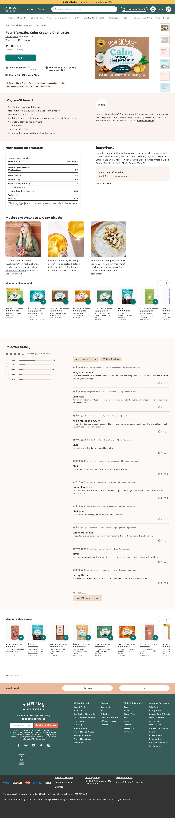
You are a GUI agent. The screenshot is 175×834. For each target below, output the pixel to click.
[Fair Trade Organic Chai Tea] (59, 632)
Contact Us (106, 707)
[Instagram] (26, 745)
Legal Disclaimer (104, 183)
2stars (13, 374)
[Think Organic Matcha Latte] (15, 296)
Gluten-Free (129, 714)
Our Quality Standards (84, 714)
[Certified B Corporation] (22, 759)
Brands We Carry (81, 728)
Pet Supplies (155, 746)
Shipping (105, 714)
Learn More (33, 75)
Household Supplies (158, 742)
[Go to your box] (168, 9)
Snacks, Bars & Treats (94, 18)
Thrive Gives (79, 721)
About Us (78, 710)
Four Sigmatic (11, 36)
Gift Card (153, 707)
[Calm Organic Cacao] (59, 296)
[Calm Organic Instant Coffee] (37, 296)
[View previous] (159, 283)
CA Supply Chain (63, 782)
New (49, 18)
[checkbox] (31, 360)
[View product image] (122, 58)
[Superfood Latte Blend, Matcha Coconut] (149, 296)
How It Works (80, 707)
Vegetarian (129, 728)
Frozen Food (155, 725)
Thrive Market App (82, 739)
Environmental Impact (84, 717)
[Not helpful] (165, 383)
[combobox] (84, 9)
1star (13, 379)
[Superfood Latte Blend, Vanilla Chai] (149, 632)
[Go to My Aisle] (10, 9)
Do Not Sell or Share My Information (98, 782)
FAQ (144, 688)
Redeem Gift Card (109, 717)
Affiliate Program (109, 721)
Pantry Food (155, 710)
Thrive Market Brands (84, 732)
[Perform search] (54, 9)
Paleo (126, 710)
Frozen (125, 18)
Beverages (113, 18)
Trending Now (36, 18)
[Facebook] (18, 745)
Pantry (77, 18)
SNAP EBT (78, 742)
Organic (127, 725)
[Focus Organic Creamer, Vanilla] (82, 632)
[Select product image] (165, 28)
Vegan (126, 721)
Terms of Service (64, 777)
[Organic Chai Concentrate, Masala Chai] (15, 632)
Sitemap (59, 787)
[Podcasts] (49, 745)
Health (152, 732)
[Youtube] (33, 745)
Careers (104, 725)
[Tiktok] (41, 745)
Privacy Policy (92, 777)
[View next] (167, 283)
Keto (126, 707)
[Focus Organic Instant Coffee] (127, 632)
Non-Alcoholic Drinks (142, 18)
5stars (13, 360)
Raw (126, 717)
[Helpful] (159, 383)
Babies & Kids (162, 18)
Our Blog (78, 725)
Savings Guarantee (82, 735)
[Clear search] (116, 9)
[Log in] (153, 9)
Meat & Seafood (62, 18)
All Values (128, 732)
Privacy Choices (124, 777)
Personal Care (155, 739)
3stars (13, 370)
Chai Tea (28, 25)
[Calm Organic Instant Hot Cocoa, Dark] (127, 296)
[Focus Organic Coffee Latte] (82, 296)
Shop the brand (145, 120)
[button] (168, 9)
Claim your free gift (136, 9)
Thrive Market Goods (16, 18)
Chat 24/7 (87, 688)
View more (45, 87)
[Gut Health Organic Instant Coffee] (104, 296)
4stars (13, 365)
